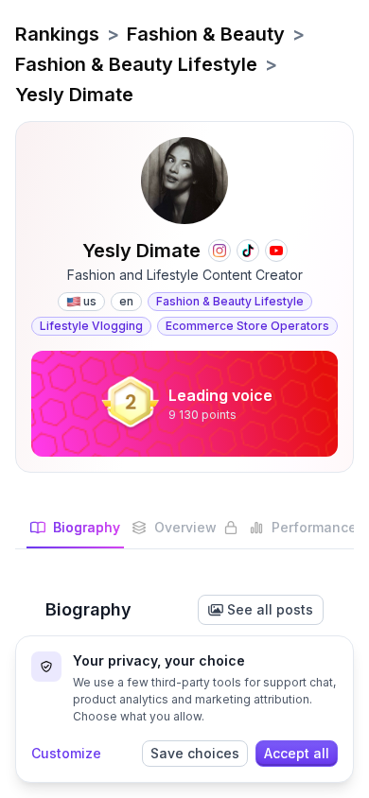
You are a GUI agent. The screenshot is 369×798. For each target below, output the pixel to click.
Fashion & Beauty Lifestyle (136, 64)
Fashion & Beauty (206, 34)
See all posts (270, 609)
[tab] (75, 533)
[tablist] (184, 533)
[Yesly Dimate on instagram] (219, 250)
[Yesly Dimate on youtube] (276, 250)
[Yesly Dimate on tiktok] (248, 250)
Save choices (194, 753)
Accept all (296, 753)
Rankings (57, 34)
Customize (66, 753)
